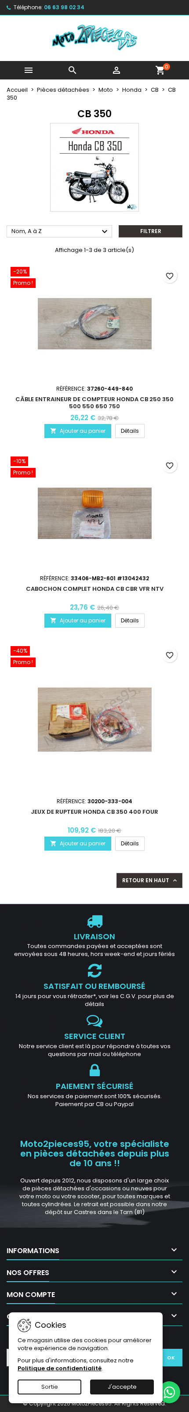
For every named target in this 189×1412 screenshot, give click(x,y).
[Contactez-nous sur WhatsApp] (169, 1392)
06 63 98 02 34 (64, 7)
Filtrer (150, 231)
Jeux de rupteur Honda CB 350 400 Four (94, 812)
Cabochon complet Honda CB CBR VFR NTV (95, 589)
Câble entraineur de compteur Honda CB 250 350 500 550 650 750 (94, 402)
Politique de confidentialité (60, 1368)
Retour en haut (150, 880)
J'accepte (122, 1387)
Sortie (49, 1387)
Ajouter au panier (77, 431)
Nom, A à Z (60, 231)
